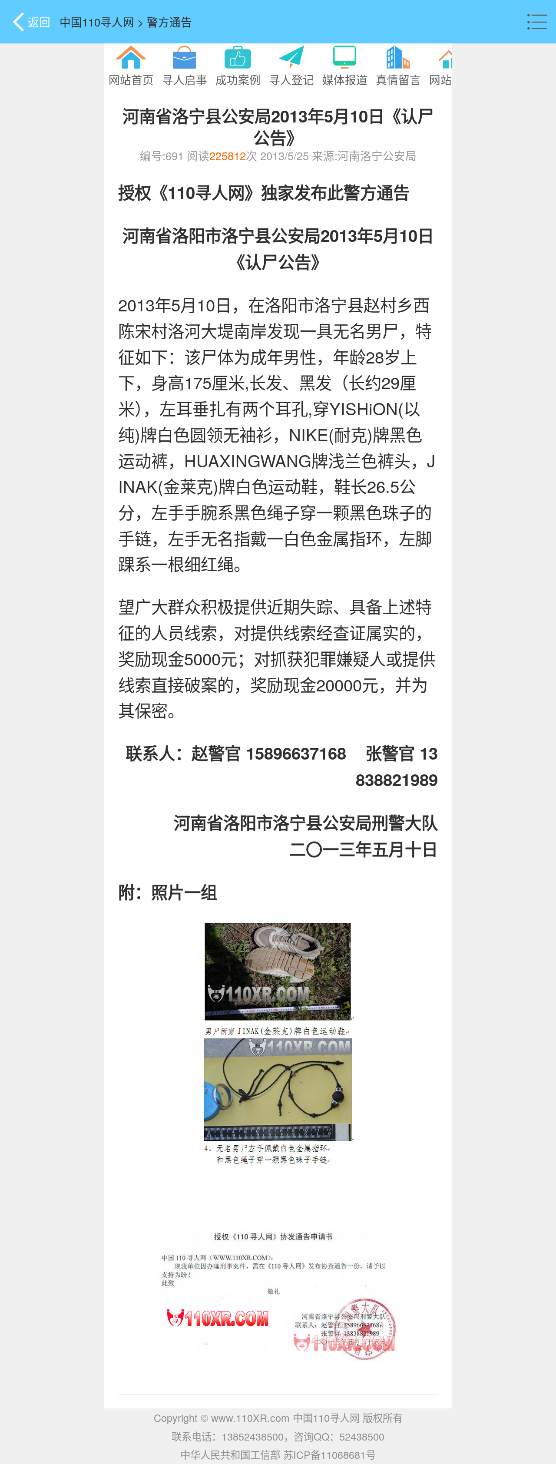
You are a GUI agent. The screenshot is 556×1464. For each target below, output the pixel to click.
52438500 (361, 1436)
